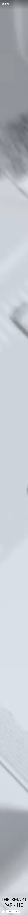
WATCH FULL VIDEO (14, 911)
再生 (3, 911)
